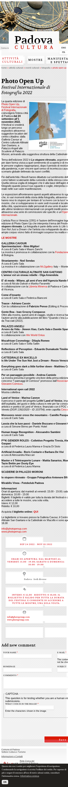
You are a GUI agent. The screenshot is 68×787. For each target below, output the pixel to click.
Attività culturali (12, 60)
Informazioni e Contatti (12, 756)
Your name (10, 652)
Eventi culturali (32, 68)
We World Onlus (35, 335)
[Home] (34, 50)
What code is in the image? (22, 704)
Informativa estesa (29, 776)
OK (5, 782)
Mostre (35, 60)
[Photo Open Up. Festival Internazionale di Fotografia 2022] (47, 147)
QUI (35, 511)
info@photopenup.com (14, 528)
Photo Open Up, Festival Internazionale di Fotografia (14, 107)
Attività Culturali (16, 68)
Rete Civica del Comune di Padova (29, 762)
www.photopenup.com (14, 531)
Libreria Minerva (38, 286)
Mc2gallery (46, 266)
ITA (63, 52)
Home (4, 68)
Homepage (9, 666)
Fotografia (45, 68)
